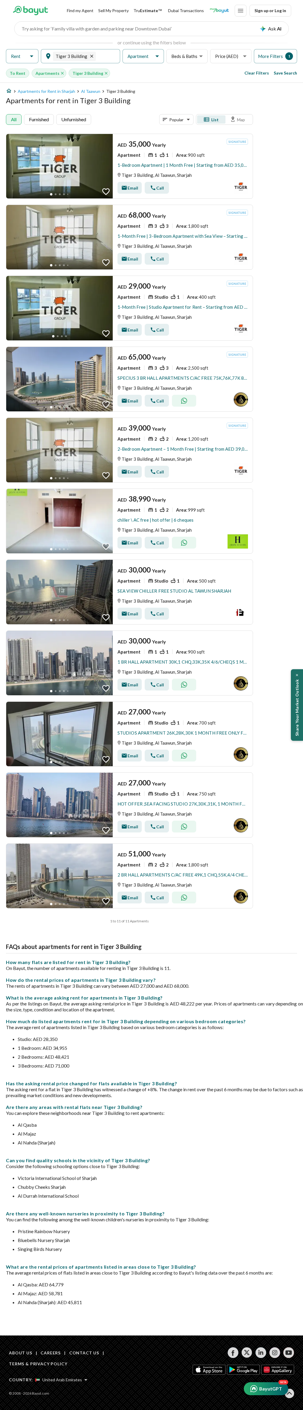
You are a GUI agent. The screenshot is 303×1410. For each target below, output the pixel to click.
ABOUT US (20, 1352)
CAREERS (51, 1352)
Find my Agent (80, 10)
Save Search (285, 72)
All (14, 119)
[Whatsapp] (184, 401)
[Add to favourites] (105, 191)
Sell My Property (113, 10)
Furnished (39, 119)
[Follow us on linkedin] (260, 1352)
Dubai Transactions (186, 10)
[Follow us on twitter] (246, 1352)
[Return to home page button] (30, 10)
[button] (22, 56)
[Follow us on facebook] (233, 1352)
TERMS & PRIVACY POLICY (38, 1363)
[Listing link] (129, 166)
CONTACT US (84, 1352)
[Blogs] (219, 11)
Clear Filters (256, 72)
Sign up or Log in (270, 10)
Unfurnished (73, 119)
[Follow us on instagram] (274, 1352)
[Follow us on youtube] (288, 1352)
